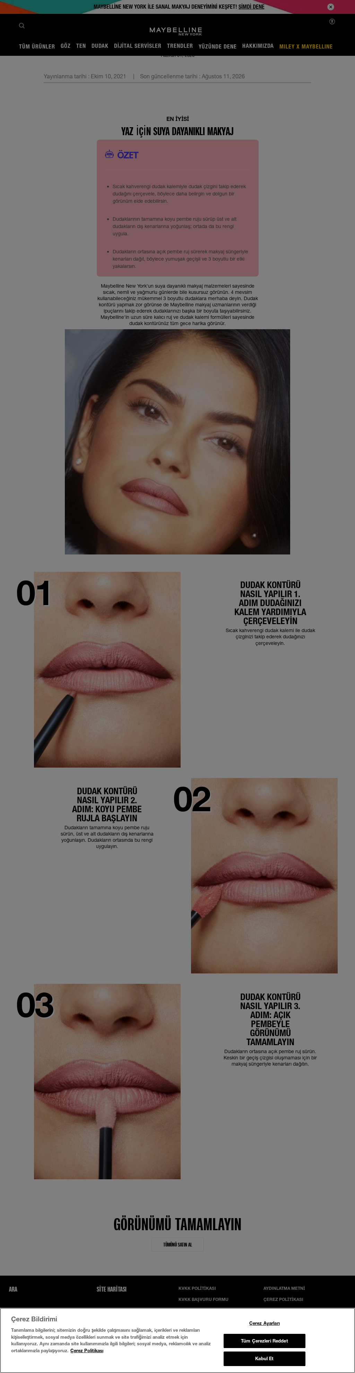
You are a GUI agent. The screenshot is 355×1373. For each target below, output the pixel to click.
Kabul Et (264, 1358)
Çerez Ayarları (264, 1323)
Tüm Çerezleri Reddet (264, 1341)
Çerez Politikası (86, 1350)
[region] (177, 1340)
